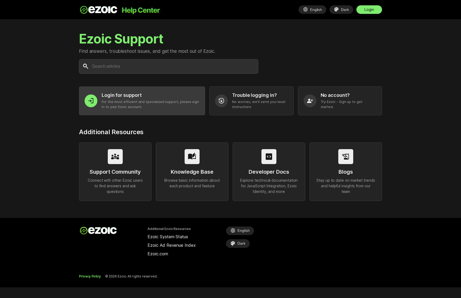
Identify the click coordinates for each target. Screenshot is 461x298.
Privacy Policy (90, 276)
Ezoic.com (158, 253)
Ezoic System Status (168, 236)
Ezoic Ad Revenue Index (172, 245)
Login (369, 9)
